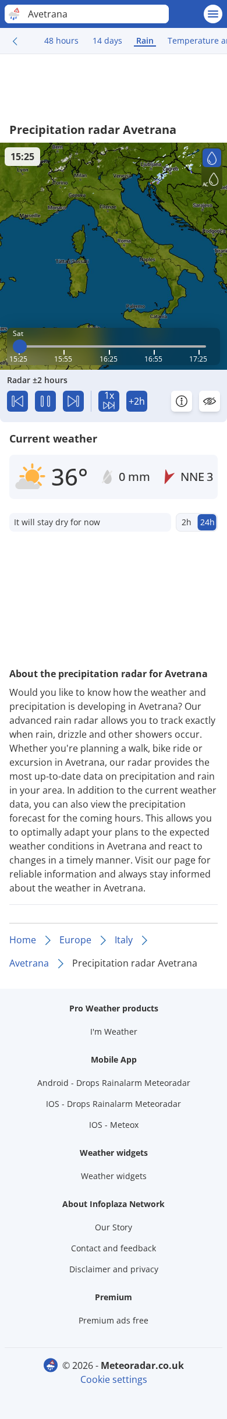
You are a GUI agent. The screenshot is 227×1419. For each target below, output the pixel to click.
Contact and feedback (113, 1248)
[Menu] (213, 14)
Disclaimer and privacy (113, 1269)
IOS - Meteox (114, 1124)
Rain (145, 40)
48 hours (61, 40)
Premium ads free (113, 1320)
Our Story (113, 1227)
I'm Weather (113, 1031)
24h (207, 522)
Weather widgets (114, 1175)
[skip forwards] (73, 401)
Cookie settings (113, 1379)
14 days (107, 40)
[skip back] (17, 401)
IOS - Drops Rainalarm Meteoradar (113, 1103)
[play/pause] (45, 401)
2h (186, 522)
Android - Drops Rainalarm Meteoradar (113, 1082)
